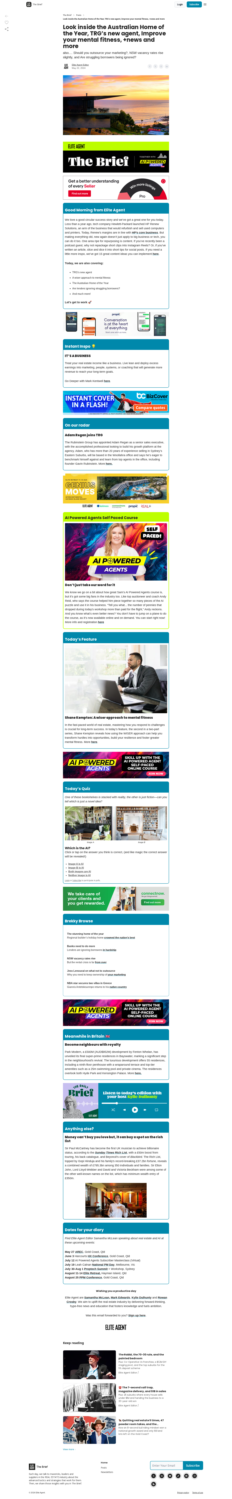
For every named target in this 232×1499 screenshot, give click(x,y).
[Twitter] (153, 1475)
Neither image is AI (79, 875)
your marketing (117, 974)
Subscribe (194, 4)
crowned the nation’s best (119, 937)
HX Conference (98, 1256)
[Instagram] (194, 1475)
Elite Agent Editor (80, 65)
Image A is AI (75, 864)
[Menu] (205, 4)
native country (118, 987)
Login (180, 4)
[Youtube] (170, 1475)
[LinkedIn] (161, 1475)
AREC (79, 1251)
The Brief (67, 15)
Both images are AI (79, 871)
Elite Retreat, (92, 1273)
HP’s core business (145, 232)
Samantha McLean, (97, 1297)
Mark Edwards (120, 1297)
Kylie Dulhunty (142, 1297)
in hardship (109, 950)
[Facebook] (186, 1475)
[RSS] (153, 1484)
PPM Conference (90, 1277)
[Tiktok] (178, 1475)
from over (101, 962)
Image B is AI (76, 867)
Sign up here (137, 1315)
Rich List (120, 1152)
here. (109, 463)
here (156, 253)
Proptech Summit (96, 1269)
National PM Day (103, 1264)
